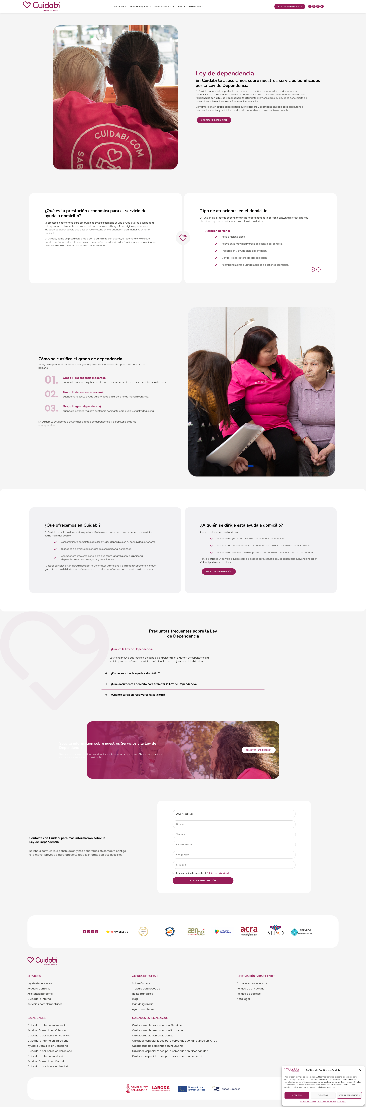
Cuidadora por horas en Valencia (48, 1035)
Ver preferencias (349, 1095)
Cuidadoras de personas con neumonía (157, 1046)
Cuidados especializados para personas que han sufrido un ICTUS (174, 1040)
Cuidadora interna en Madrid (45, 1056)
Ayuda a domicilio (38, 988)
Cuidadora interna (39, 999)
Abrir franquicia (139, 6)
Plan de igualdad (142, 1004)
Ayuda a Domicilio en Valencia (46, 1030)
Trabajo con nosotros (146, 988)
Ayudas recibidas (143, 1009)
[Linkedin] (318, 6)
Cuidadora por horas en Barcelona (49, 1051)
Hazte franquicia (142, 993)
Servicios (119, 6)
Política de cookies (308, 1102)
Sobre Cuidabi (141, 983)
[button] (360, 1070)
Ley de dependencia (40, 983)
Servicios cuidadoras (189, 6)
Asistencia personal (40, 993)
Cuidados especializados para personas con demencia (167, 1056)
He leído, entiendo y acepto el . (202, 873)
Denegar (323, 1095)
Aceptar (297, 1095)
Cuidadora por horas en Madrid (47, 1066)
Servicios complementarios (44, 1004)
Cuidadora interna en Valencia (46, 1025)
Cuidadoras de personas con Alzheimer (157, 1025)
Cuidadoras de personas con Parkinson (157, 1030)
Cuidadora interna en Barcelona (47, 1040)
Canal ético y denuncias (252, 983)
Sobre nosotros (162, 6)
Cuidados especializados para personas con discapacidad (170, 1051)
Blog (135, 999)
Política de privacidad (327, 1102)
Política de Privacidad (217, 873)
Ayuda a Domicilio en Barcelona (47, 1046)
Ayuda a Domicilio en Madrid (45, 1061)
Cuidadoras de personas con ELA (153, 1035)
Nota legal (341, 1102)
